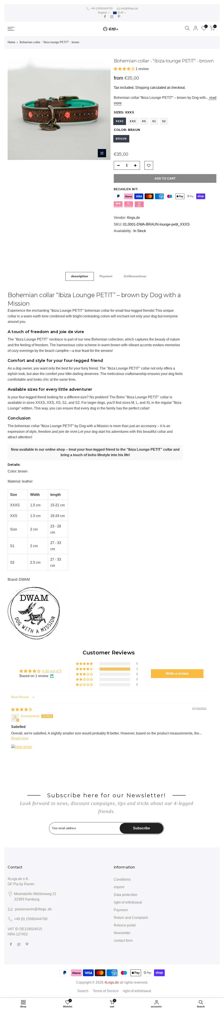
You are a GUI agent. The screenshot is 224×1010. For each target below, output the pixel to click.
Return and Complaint (131, 917)
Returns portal (125, 925)
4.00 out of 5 (51, 671)
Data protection (125, 895)
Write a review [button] (177, 673)
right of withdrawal (128, 902)
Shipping (142, 87)
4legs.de (133, 217)
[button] (125, 69)
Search (82, 991)
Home (11, 42)
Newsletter (122, 933)
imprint (119, 887)
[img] (21, 709)
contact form (123, 940)
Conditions (122, 879)
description (79, 276)
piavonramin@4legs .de (33, 909)
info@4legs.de (129, 8)
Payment (106, 276)
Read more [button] (19, 738)
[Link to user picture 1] (21, 754)
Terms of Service (106, 991)
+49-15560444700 (101, 8)
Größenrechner (135, 276)
